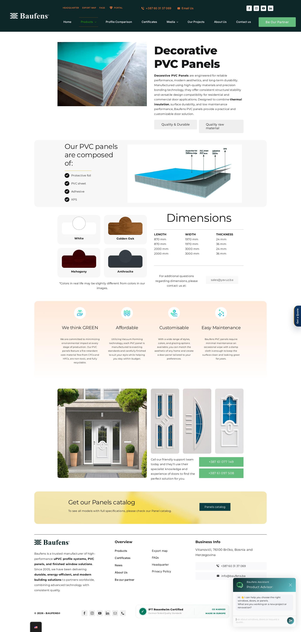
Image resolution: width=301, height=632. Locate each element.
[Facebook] (84, 613)
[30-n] (197, 390)
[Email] (115, 613)
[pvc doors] (102, 390)
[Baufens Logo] (29, 14)
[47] (165, 390)
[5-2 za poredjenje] (229, 390)
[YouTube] (100, 613)
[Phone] (123, 613)
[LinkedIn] (107, 613)
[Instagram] (92, 613)
